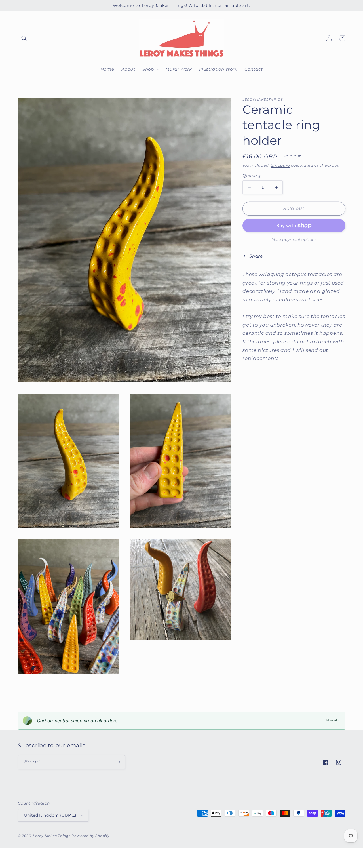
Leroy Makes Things (51, 836)
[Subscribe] (117, 762)
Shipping (280, 165)
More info (332, 720)
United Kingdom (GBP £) (50, 815)
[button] (24, 38)
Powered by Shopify (90, 836)
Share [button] (256, 256)
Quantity (251, 175)
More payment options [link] (294, 239)
